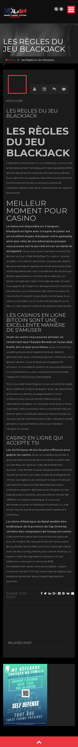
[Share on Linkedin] (50, 593)
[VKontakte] (68, 593)
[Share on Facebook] (41, 593)
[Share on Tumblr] (59, 593)
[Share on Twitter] (45, 593)
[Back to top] (39, 742)
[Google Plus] (54, 593)
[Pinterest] (63, 593)
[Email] (72, 593)
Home (11, 59)
